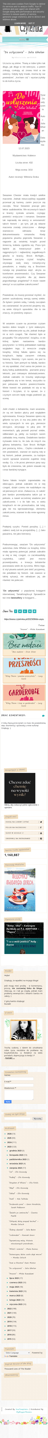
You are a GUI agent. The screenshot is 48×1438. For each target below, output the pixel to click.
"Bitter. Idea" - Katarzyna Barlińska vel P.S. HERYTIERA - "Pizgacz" (22, 929)
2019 (9, 1321)
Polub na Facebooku (16, 827)
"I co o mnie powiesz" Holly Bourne (21, 943)
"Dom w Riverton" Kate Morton (22, 1263)
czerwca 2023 (16, 1282)
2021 (9, 1313)
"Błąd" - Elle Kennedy (18, 1188)
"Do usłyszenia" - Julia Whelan (22, 1268)
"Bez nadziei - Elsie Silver (24, 652)
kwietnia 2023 (16, 1291)
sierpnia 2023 (16, 1168)
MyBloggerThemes (24, 1412)
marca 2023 (15, 1295)
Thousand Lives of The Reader (17, 1369)
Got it (32, 23)
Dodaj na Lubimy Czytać (17, 822)
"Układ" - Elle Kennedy (19, 1193)
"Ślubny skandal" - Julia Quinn (22, 1229)
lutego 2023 (15, 1300)
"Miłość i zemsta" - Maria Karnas (23, 1249)
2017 (9, 1330)
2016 (9, 1334)
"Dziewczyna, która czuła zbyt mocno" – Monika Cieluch (25, 1256)
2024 (9, 1142)
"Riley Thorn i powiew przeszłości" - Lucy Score (23, 678)
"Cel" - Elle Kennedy (18, 1172)
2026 (9, 1133)
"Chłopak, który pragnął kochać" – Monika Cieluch (24, 1223)
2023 (9, 1146)
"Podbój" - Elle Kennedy (19, 1177)
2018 (9, 1326)
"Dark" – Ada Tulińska (18, 1199)
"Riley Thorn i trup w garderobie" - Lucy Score (23, 705)
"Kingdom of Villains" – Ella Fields (23, 1182)
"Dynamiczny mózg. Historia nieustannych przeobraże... (21, 1242)
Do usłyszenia (11, 590)
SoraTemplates (21, 1409)
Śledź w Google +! (15, 833)
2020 (9, 1317)
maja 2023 (14, 1287)
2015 (9, 1339)
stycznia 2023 (16, 1304)
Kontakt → (10, 1058)
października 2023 (18, 1159)
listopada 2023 (16, 1155)
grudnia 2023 (15, 1150)
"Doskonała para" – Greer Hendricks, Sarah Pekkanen (25, 1206)
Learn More (20, 23)
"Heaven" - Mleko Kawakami (21, 1273)
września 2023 (16, 1163)
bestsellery (16, 597)
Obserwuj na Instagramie (18, 838)
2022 (9, 1308)
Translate (13, 1356)
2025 (9, 1138)
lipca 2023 (14, 1278)
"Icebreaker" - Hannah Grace (22, 1235)
